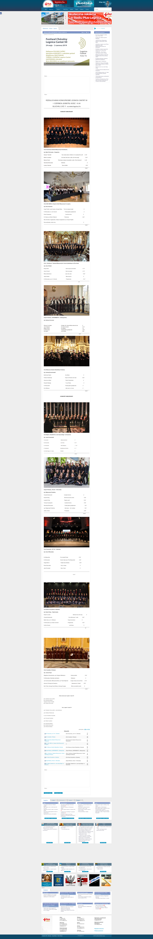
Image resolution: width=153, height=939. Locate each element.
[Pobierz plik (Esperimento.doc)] (45, 750)
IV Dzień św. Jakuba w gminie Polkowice (101, 38)
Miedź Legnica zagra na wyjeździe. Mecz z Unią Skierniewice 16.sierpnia (102, 809)
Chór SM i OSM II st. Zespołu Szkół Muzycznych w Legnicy (54, 744)
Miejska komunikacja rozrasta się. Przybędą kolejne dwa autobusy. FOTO (102, 55)
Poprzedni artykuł (48, 793)
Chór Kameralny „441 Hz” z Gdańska (53, 733)
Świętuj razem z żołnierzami (101, 61)
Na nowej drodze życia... (66, 829)
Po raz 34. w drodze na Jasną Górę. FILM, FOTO (101, 35)
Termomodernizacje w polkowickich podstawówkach (102, 77)
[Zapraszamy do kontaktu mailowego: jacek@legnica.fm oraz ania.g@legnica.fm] (89, 18)
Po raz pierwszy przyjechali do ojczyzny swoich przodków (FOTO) (84, 897)
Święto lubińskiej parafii (100, 905)
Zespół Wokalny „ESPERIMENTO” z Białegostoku (55, 750)
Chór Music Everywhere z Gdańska (52, 757)
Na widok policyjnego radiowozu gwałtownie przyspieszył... (102, 59)
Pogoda (76, 9)
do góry (80, 935)
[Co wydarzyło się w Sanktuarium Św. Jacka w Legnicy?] (47, 880)
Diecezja (49, 935)
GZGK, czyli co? (100, 869)
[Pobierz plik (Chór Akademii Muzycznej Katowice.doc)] (45, 739)
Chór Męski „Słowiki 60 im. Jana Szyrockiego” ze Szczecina (54, 764)
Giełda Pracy (65, 9)
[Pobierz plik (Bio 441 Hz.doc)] (45, 733)
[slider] (53, 18)
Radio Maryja (59, 935)
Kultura (50, 28)
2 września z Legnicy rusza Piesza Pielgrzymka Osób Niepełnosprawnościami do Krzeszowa (102, 46)
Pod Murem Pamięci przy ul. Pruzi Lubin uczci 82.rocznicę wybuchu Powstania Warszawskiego (102, 80)
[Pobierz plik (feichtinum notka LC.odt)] (45, 753)
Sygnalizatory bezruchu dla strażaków (50, 814)
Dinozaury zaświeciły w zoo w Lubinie (50, 894)
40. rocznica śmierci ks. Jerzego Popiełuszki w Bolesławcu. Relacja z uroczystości (101, 907)
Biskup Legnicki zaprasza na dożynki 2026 (68, 809)
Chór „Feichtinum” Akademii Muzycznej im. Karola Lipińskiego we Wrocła (54, 754)
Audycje (58, 9)
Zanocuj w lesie (80, 905)
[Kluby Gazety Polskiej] (71, 880)
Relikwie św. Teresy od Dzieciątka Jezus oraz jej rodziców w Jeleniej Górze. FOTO (102, 64)
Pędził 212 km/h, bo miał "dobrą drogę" (102, 67)
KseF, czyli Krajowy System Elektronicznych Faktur (101, 830)
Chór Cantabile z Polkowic (50, 737)
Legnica (55, 28)
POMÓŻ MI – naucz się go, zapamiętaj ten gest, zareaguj (101, 52)
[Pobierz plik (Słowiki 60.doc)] (45, 763)
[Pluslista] (84, 3)
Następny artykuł (58, 793)
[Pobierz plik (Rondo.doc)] (45, 760)
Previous (39, 18)
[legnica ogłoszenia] (59, 880)
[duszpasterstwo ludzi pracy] (82, 880)
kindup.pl (103, 935)
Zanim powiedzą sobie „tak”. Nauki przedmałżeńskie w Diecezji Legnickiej (102, 73)
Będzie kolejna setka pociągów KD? (50, 908)
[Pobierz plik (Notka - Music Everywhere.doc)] (45, 757)
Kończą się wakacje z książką (83, 811)
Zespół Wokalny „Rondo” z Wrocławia (53, 760)
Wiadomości (51, 9)
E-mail (88, 32)
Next (66, 18)
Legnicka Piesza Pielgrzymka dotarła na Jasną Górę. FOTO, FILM (101, 41)
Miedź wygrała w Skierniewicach (101, 807)
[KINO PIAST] (106, 880)
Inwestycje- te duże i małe (65, 895)
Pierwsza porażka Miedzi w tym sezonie (102, 810)
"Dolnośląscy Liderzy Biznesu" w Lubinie (102, 898)
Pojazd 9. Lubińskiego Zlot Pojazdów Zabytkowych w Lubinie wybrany (50, 896)
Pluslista (87, 9)
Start (46, 9)
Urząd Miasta (54, 935)
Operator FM (44, 935)
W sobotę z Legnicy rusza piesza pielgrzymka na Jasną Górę (102, 49)
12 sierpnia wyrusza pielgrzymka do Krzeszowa (102, 70)
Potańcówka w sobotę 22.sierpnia (84, 807)
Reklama (81, 9)
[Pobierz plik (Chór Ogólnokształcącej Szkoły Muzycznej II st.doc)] (45, 743)
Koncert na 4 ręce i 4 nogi (82, 808)
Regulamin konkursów (99, 928)
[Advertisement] (66, 85)
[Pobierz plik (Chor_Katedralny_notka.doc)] (45, 747)
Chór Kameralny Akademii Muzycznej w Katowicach (52, 740)
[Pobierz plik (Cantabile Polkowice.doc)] (45, 737)
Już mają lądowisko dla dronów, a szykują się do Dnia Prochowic (49, 827)
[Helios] (94, 880)
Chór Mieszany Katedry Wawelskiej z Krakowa (54, 747)
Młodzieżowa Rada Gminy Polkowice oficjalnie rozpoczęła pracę (67, 907)
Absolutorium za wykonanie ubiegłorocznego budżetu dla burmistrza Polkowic (67, 910)
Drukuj (84, 32)
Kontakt (71, 9)
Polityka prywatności (98, 930)
